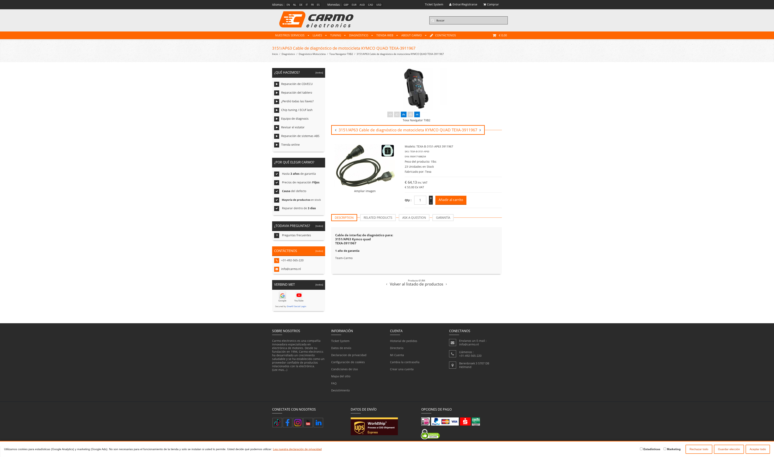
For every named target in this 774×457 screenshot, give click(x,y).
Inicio (275, 54)
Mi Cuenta (397, 355)
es (318, 4)
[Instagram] (297, 422)
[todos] (318, 72)
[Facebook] (287, 422)
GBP (346, 4)
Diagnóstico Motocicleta (312, 54)
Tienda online (290, 144)
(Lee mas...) (279, 370)
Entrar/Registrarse (465, 4)
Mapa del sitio (340, 376)
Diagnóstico (358, 35)
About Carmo (411, 35)
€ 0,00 (503, 35)
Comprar (493, 4)
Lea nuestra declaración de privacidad (297, 449)
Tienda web (384, 35)
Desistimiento (340, 390)
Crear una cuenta (402, 369)
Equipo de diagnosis (295, 118)
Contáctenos (445, 35)
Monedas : (334, 4)
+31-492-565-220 (292, 260)
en (288, 4)
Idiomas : (278, 4)
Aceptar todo (758, 449)
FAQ (334, 383)
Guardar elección (729, 449)
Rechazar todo (699, 449)
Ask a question (414, 217)
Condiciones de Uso (344, 369)
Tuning (335, 35)
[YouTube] (308, 422)
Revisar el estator (293, 127)
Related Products (378, 217)
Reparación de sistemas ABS (300, 136)
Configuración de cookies (348, 362)
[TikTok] (277, 422)
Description (344, 217)
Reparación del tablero (296, 92)
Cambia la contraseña (404, 362)
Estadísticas (651, 449)
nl (294, 4)
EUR (354, 4)
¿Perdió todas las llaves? (297, 101)
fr (312, 4)
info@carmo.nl (291, 269)
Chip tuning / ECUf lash (297, 110)
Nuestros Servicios (290, 35)
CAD (370, 4)
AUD (362, 4)
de (301, 4)
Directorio (396, 348)
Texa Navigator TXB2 (341, 54)
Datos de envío (341, 348)
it (307, 4)
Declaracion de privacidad (348, 355)
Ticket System (340, 341)
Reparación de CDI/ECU (297, 84)
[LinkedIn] (318, 422)
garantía (443, 217)
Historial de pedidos (403, 341)
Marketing (673, 449)
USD (378, 4)
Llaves (317, 35)
